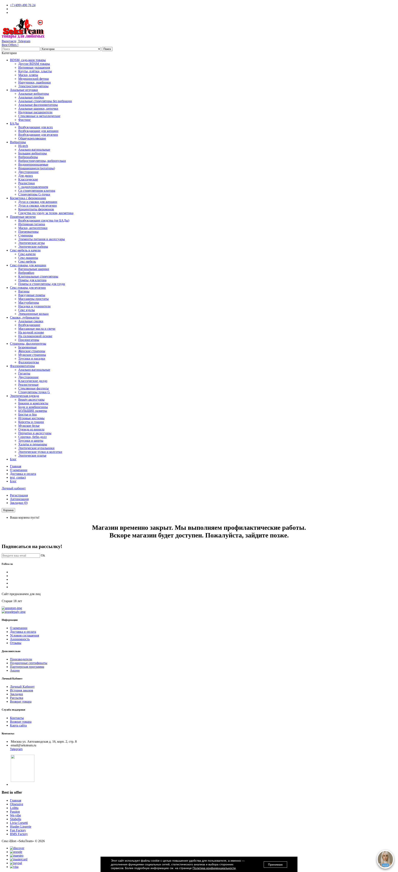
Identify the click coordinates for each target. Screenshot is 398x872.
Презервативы (28, 231)
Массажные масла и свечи (36, 328)
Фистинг (24, 119)
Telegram (23, 41)
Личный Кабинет (22, 686)
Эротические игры (31, 243)
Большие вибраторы (32, 153)
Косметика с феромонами (28, 198)
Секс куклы (26, 310)
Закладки (16, 694)
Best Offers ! (10, 45)
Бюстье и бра (27, 414)
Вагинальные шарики (33, 269)
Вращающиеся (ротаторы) (36, 168)
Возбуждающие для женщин (38, 131)
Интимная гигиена (31, 224)
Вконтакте (9, 41)
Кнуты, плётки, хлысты (35, 71)
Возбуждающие (29, 325)
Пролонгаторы (28, 340)
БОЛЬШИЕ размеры (32, 410)
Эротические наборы (33, 246)
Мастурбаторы (28, 302)
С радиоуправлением (33, 187)
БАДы (14, 123)
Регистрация (19, 495)
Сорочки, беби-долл (32, 437)
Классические (28, 179)
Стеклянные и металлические (39, 116)
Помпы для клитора (32, 280)
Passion (15, 811)
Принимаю (275, 864)
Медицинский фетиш (33, 78)
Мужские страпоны (32, 355)
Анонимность (20, 639)
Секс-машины (28, 258)
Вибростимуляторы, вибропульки (42, 161)
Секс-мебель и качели (25, 250)
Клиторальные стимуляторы (38, 276)
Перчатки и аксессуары (34, 433)
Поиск (107, 49)
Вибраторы (18, 142)
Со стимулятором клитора (36, 190)
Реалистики (26, 183)
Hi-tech (23, 146)
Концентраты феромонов (36, 209)
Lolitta (14, 808)
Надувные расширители (35, 112)
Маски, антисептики (32, 228)
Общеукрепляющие (32, 138)
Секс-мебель (27, 261)
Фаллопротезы (28, 362)
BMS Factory (19, 834)
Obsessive (16, 804)
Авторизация (19, 499)
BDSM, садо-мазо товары (28, 60)
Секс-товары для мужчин (28, 287)
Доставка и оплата (23, 473)
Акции (15, 670)
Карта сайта (18, 725)
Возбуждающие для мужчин (38, 134)
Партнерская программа (27, 666)
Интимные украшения (34, 67)
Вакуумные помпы (31, 295)
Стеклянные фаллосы (33, 388)
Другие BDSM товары (34, 63)
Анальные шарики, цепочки (38, 108)
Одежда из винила (31, 429)
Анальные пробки (31, 97)
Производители (21, 659)
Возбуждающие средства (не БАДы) (43, 220)
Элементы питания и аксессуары (41, 239)
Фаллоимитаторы (22, 366)
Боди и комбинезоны (33, 407)
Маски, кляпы (28, 75)
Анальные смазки (30, 321)
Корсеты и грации (31, 422)
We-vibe (15, 815)
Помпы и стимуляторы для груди (41, 284)
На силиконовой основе (35, 336)
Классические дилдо (32, 381)
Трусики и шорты (30, 440)
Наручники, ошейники (34, 82)
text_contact (18, 477)
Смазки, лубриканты (24, 317)
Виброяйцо (26, 272)
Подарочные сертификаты (28, 663)
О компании (18, 470)
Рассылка (16, 698)
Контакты (17, 718)
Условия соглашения (24, 635)
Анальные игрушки (24, 90)
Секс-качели (27, 254)
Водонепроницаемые (33, 164)
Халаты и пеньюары (32, 444)
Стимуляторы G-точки (34, 194)
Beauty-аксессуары (31, 399)
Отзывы (15, 643)
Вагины (23, 291)
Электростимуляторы (33, 86)
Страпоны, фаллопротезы (28, 343)
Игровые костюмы (31, 418)
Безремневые (27, 347)
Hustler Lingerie (20, 826)
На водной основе (31, 332)
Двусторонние (28, 172)
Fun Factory (18, 830)
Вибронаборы (28, 157)
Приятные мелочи (23, 216)
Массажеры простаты (33, 299)
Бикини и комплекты (33, 403)
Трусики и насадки (31, 358)
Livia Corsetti (19, 823)
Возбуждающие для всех (35, 127)
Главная (15, 466)
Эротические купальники (36, 448)
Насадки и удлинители (34, 306)
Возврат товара (21, 701)
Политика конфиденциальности (214, 868)
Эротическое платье (32, 455)
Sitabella (15, 819)
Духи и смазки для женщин (37, 202)
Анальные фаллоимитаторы (38, 105)
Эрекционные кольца (33, 313)
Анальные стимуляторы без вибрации (45, 101)
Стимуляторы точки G (34, 392)
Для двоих (25, 175)
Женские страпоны (31, 351)
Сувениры (25, 235)
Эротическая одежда (24, 396)
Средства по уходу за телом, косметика (45, 213)
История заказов (21, 690)
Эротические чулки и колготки (40, 452)
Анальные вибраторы (33, 93)
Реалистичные (28, 384)
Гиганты (24, 373)
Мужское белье (29, 425)
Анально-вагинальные (34, 149)
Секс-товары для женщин (28, 265)
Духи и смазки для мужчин (37, 205)
